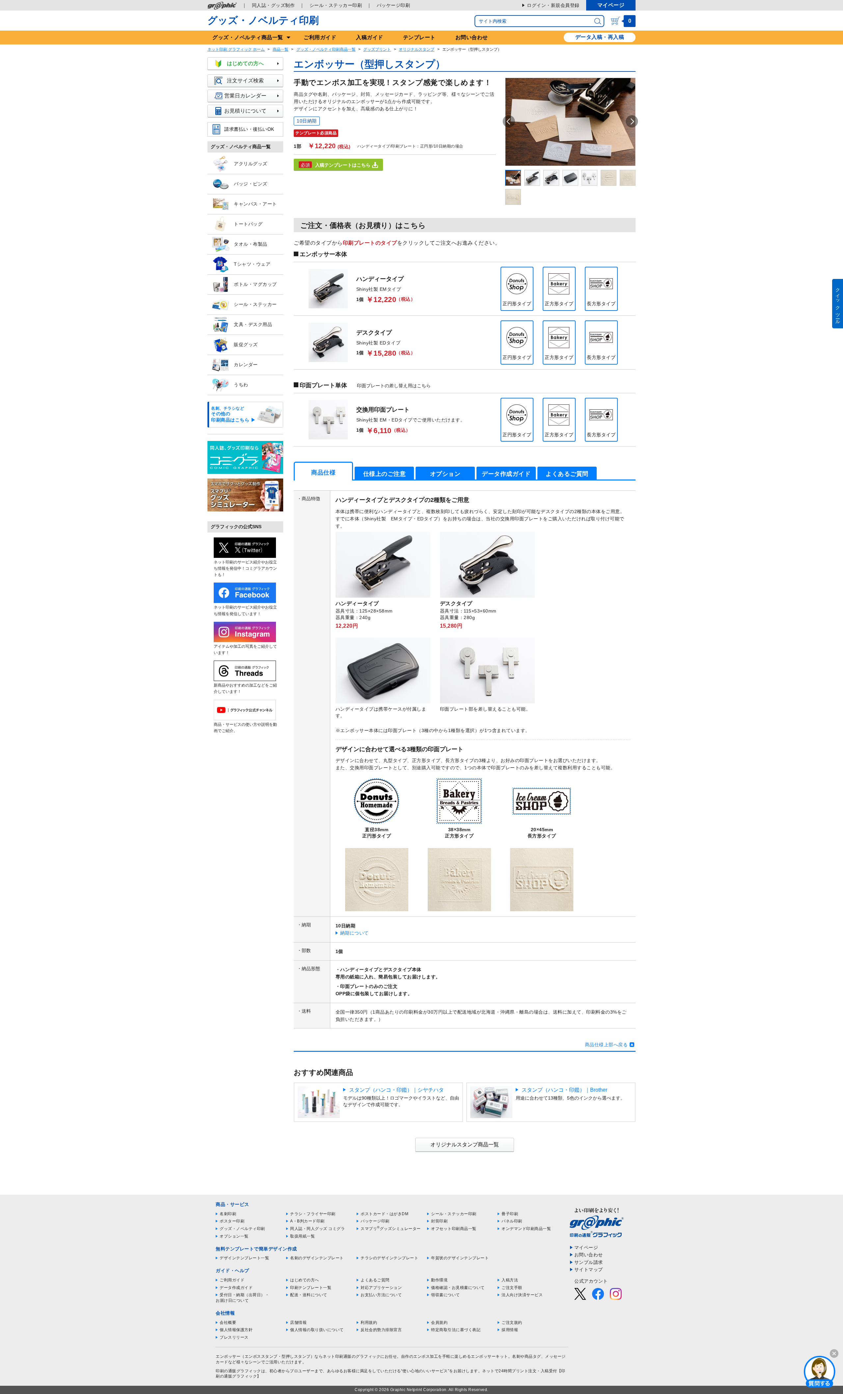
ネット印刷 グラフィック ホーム (236, 49)
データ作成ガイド (236, 1287)
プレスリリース (234, 1337)
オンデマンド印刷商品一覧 (526, 1228)
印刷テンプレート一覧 (310, 1287)
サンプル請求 (588, 1262)
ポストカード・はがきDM (384, 1214)
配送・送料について (308, 1295)
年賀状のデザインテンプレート (460, 1258)
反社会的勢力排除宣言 (381, 1329)
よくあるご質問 (375, 1280)
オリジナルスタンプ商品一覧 (464, 1144)
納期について (354, 933)
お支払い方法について (381, 1295)
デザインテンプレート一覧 (244, 1258)
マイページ (611, 5)
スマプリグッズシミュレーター (391, 1228)
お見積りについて (245, 111)
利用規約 (369, 1322)
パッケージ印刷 (393, 5)
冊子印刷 (510, 1214)
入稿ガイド (369, 37)
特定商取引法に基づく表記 (455, 1329)
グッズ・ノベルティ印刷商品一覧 (326, 49)
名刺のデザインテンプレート (317, 1258)
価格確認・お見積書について (458, 1287)
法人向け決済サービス (522, 1295)
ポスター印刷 (232, 1221)
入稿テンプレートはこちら (342, 165)
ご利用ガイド (320, 37)
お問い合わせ (471, 37)
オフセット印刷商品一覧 (453, 1228)
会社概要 (228, 1322)
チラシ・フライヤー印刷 (313, 1214)
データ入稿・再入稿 (599, 37)
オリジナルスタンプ (416, 49)
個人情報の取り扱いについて (317, 1329)
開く (819, 1371)
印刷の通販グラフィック (238, 1371)
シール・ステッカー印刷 (336, 5)
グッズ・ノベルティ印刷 (263, 20)
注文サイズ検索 (245, 80)
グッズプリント (377, 49)
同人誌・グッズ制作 (273, 5)
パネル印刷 (512, 1221)
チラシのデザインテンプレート (389, 1258)
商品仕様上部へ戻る (606, 1044)
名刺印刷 (228, 1214)
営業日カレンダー (245, 95)
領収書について (445, 1295)
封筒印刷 (439, 1221)
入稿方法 (510, 1280)
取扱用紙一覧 (302, 1236)
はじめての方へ (245, 63)
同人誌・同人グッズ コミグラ (317, 1228)
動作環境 (439, 1280)
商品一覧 (280, 49)
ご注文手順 (512, 1287)
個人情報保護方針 (236, 1329)
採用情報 (510, 1329)
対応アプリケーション (381, 1287)
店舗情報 (298, 1322)
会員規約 (439, 1322)
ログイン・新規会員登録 (553, 5)
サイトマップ (588, 1269)
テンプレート (419, 37)
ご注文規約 (512, 1322)
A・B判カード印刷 (307, 1221)
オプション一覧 (234, 1236)
